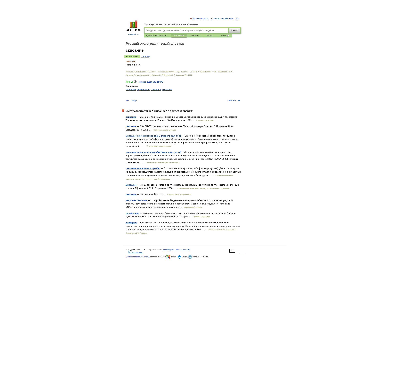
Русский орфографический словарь (157, 35)
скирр (134, 100)
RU (236, 19)
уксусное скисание (136, 200)
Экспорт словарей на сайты (137, 257)
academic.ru (133, 34)
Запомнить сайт (200, 19)
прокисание (143, 89)
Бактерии (131, 222)
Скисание (131, 184)
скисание (131, 117)
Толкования (178, 35)
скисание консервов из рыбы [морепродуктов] (153, 152)
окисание (131, 89)
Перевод (145, 56)
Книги (209, 35)
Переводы (194, 35)
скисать (232, 100)
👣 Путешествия (135, 252)
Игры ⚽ (225, 35)
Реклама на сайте (182, 250)
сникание (156, 89)
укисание (167, 89)
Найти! (234, 30)
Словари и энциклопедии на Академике (171, 24)
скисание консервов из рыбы (143, 168)
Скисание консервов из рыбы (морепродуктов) (153, 135)
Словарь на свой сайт (222, 19)
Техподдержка (168, 250)
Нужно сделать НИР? (151, 81)
